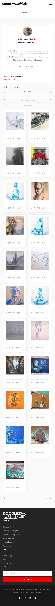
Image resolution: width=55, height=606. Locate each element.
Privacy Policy (19, 592)
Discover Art (7, 527)
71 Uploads (27, 91)
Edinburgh (27, 45)
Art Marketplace (9, 542)
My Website (10, 79)
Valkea (34, 39)
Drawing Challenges (10, 531)
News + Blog (7, 556)
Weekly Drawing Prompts (12, 534)
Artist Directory (8, 538)
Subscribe (27, 579)
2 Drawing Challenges (27, 101)
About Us (6, 559)
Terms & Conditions (43, 589)
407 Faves (27, 96)
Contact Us (7, 563)
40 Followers (27, 105)
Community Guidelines (33, 592)
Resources (7, 546)
